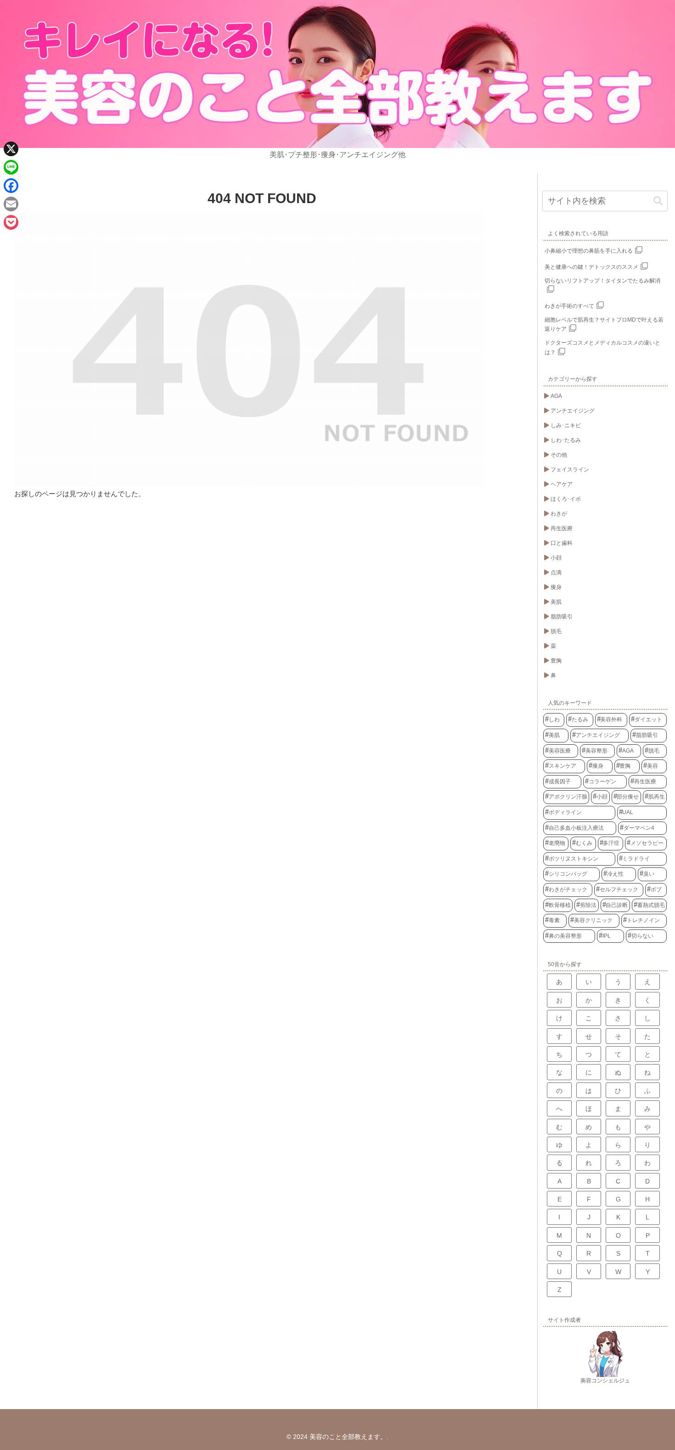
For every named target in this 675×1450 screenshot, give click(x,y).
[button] (658, 201)
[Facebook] (11, 185)
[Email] (11, 204)
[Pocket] (11, 222)
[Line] (11, 167)
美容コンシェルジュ (605, 1380)
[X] (11, 149)
